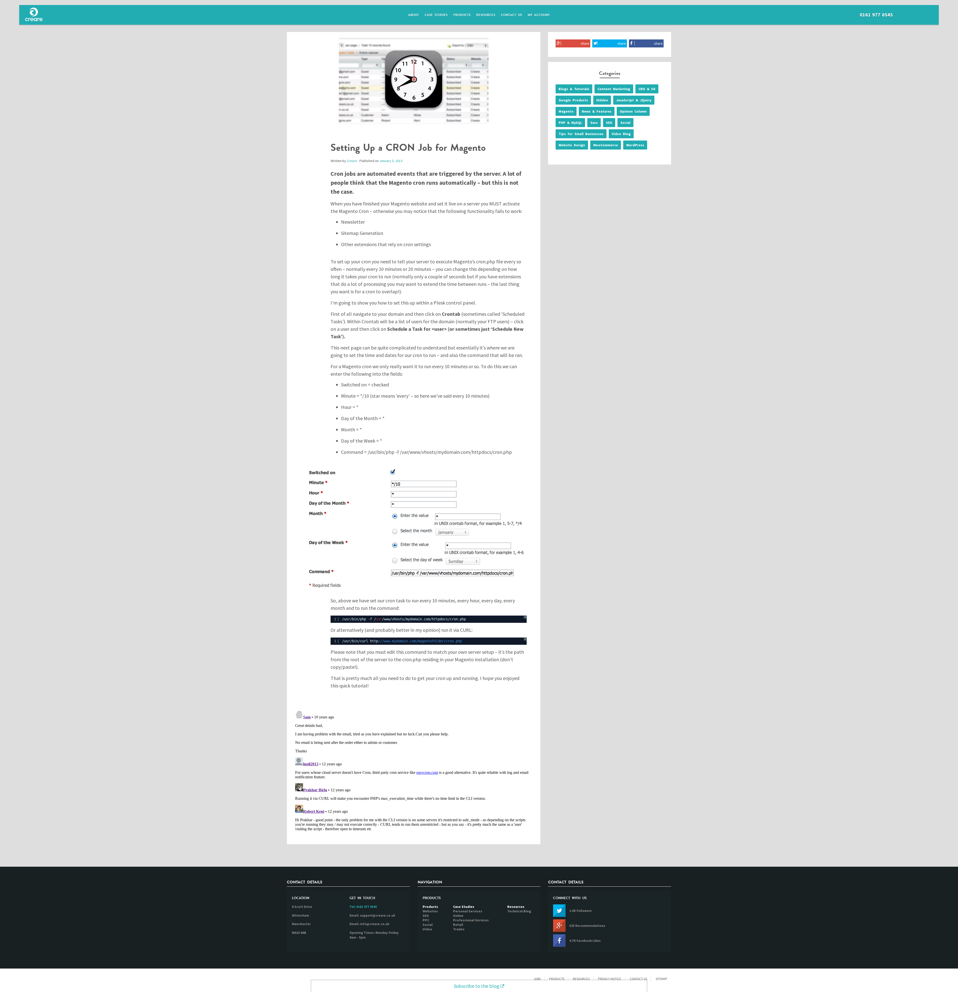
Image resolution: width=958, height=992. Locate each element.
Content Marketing (614, 89)
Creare (352, 161)
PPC (426, 920)
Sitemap (661, 979)
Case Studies (436, 14)
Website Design (572, 145)
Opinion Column (633, 111)
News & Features (596, 111)
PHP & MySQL (570, 122)
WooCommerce (605, 145)
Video (427, 929)
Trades (459, 929)
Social (625, 122)
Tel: (363, 907)
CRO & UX (646, 89)
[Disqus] (413, 770)
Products (462, 14)
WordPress (635, 145)
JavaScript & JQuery (633, 100)
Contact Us (511, 14)
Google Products (573, 100)
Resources (485, 14)
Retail (458, 924)
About (413, 14)
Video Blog (621, 134)
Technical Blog (519, 911)
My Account (539, 14)
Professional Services (471, 920)
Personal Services (467, 911)
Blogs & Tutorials (574, 89)
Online (458, 915)
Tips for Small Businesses (581, 134)
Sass (594, 122)
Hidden (602, 100)
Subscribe (476, 986)
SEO (609, 122)
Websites (430, 911)
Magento (566, 111)
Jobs (537, 979)
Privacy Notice (609, 979)
